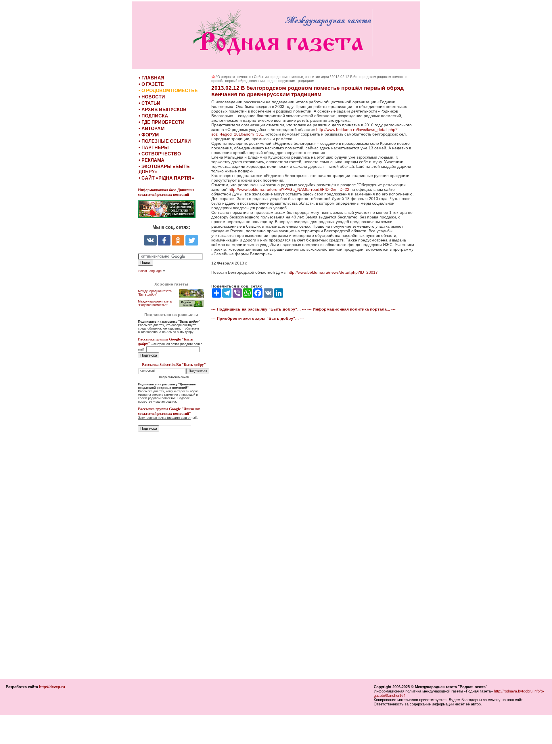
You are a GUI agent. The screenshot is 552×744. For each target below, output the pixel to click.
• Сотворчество (160, 153)
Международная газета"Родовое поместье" (155, 303)
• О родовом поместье (168, 90)
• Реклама (151, 160)
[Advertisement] (172, 555)
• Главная (151, 77)
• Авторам (151, 128)
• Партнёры (154, 147)
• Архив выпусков (163, 109)
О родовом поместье (234, 77)
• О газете (151, 84)
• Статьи (149, 103)
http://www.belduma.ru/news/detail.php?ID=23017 (333, 272)
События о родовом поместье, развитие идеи (291, 77)
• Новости (152, 96)
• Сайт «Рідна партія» (166, 178)
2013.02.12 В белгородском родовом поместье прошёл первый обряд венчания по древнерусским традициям (309, 79)
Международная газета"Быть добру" (155, 292)
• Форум (149, 134)
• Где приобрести (162, 122)
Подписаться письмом (174, 376)
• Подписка (153, 115)
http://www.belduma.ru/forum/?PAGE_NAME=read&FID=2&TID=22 (289, 189)
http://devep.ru (52, 687)
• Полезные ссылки (165, 141)
